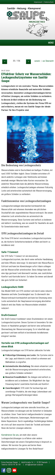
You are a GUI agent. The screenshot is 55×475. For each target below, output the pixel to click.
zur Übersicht (48, 61)
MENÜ (51, 42)
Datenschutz (49, 2)
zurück (37, 61)
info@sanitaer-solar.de (34, 465)
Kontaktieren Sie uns (10, 435)
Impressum (38, 2)
